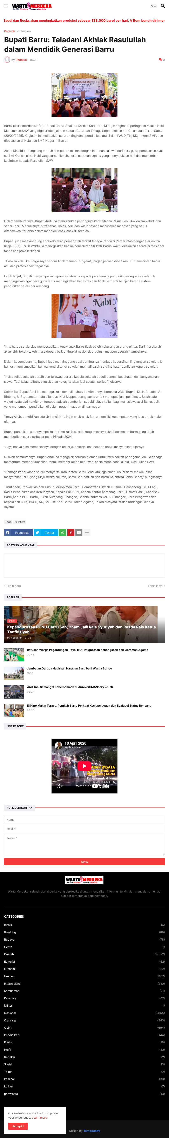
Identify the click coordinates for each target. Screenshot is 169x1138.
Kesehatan (84, 998)
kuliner (84, 1086)
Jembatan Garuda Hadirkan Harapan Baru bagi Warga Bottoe (69, 668)
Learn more (39, 1117)
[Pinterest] (70, 532)
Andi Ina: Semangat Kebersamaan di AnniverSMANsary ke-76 (70, 687)
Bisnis (84, 925)
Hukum (84, 976)
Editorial (84, 961)
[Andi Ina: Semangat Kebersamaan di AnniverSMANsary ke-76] (14, 692)
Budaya (84, 939)
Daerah (84, 954)
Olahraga (84, 1020)
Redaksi (84, 1057)
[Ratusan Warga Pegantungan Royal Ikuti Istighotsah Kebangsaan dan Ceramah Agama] (14, 654)
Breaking (84, 932)
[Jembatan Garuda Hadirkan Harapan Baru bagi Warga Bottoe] (14, 673)
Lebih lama (155, 586)
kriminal (84, 1079)
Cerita (84, 947)
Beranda (9, 31)
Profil (84, 1049)
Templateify (91, 1130)
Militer (84, 1005)
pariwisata (84, 1094)
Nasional (84, 1013)
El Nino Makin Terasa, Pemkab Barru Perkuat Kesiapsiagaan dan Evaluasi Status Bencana (89, 705)
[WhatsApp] (62, 532)
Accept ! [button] (18, 1126)
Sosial (84, 1064)
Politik (84, 1042)
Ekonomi (84, 968)
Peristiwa (25, 31)
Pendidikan (84, 1035)
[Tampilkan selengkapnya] (86, 532)
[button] (5, 6)
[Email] (78, 532)
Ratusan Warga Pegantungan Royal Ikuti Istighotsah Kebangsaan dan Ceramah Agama (87, 650)
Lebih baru (13, 586)
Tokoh (84, 1071)
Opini (84, 1027)
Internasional (84, 983)
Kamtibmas (84, 991)
